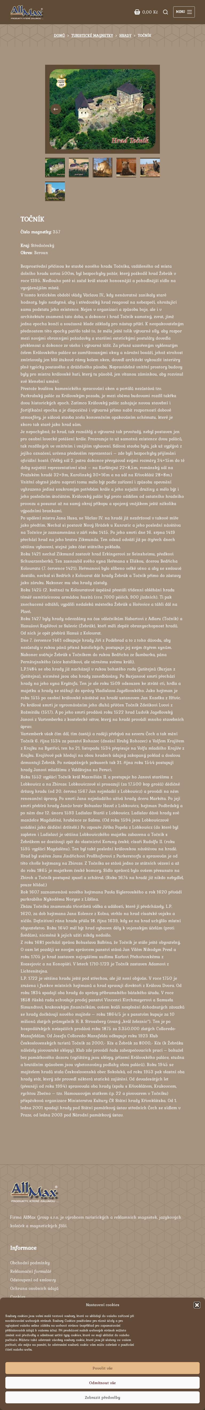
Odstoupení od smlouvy (33, 1280)
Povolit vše (103, 1368)
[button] (197, 1305)
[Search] (165, 12)
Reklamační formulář (30, 1271)
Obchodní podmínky (30, 1262)
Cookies (18, 1297)
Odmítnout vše (102, 1383)
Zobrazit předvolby (102, 1397)
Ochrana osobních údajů (34, 1288)
